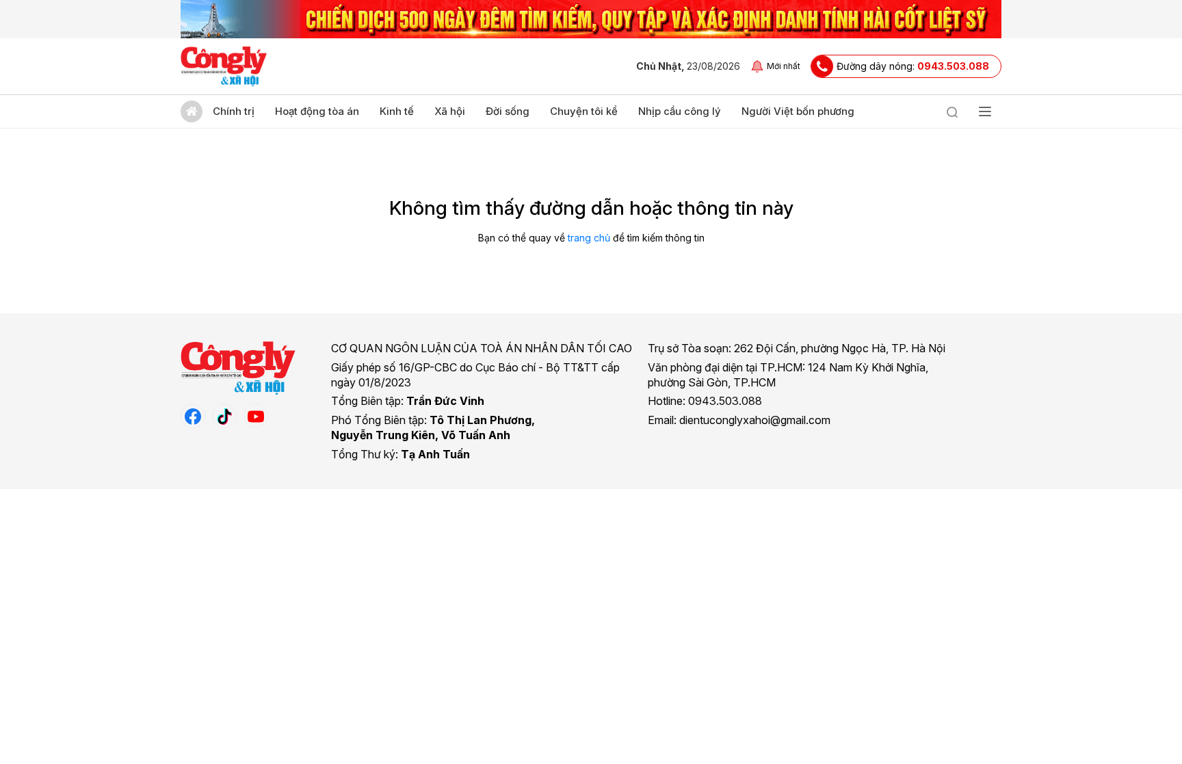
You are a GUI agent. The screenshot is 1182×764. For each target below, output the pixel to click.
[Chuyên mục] (985, 111)
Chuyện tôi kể (584, 111)
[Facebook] (193, 416)
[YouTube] (256, 416)
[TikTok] (224, 416)
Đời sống (507, 111)
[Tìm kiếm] (952, 111)
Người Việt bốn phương (797, 111)
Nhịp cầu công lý (679, 111)
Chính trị (233, 111)
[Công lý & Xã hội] (224, 66)
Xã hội (449, 111)
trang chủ (589, 237)
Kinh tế (397, 111)
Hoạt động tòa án (317, 111)
